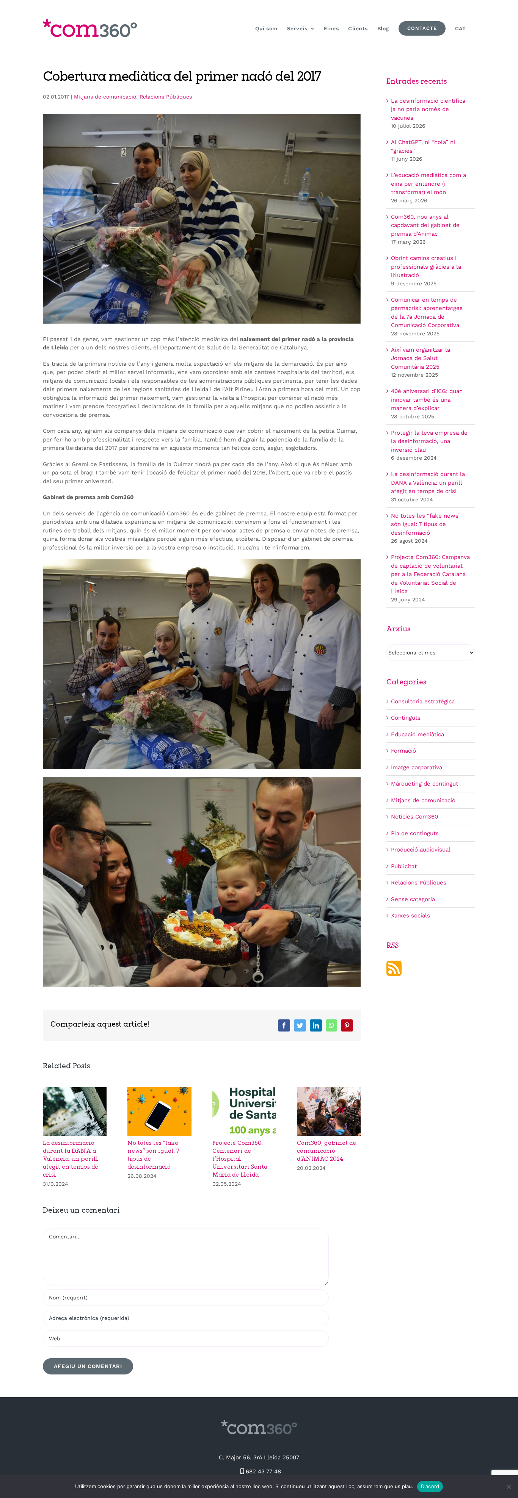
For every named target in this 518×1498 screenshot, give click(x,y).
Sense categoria (413, 899)
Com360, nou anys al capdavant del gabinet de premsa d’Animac (425, 225)
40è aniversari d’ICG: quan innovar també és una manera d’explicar (427, 400)
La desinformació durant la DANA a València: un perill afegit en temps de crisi (70, 1159)
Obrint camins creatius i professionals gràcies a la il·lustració (426, 267)
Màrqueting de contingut (424, 783)
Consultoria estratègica (423, 701)
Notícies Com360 (414, 816)
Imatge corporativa (416, 767)
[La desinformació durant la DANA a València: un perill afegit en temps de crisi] (75, 1090)
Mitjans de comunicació (105, 97)
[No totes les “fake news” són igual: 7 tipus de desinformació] (159, 1090)
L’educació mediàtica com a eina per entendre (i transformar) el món (428, 184)
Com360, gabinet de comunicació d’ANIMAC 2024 (326, 1151)
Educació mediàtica (417, 734)
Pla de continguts (415, 833)
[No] (508, 1486)
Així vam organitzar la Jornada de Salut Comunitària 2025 (420, 358)
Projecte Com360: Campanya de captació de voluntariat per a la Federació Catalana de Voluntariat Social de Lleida (430, 574)
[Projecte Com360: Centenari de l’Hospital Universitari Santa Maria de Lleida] (244, 1090)
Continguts (406, 717)
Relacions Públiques (166, 97)
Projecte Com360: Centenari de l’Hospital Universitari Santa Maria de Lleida (239, 1159)
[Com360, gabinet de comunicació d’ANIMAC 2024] (329, 1090)
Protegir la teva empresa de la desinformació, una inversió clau (429, 441)
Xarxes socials (410, 915)
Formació (403, 750)
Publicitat (404, 866)
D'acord (430, 1486)
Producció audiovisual (421, 849)
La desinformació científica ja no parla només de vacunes (428, 109)
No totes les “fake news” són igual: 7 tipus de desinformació (426, 524)
